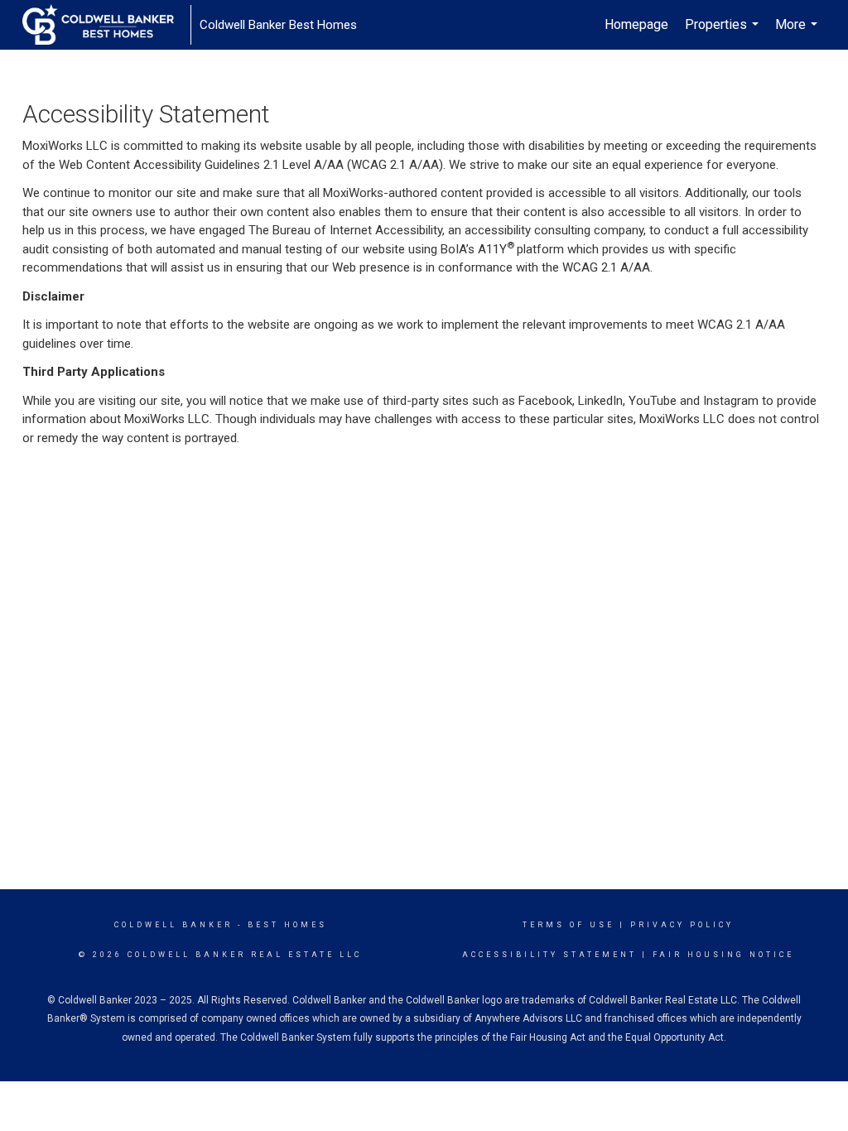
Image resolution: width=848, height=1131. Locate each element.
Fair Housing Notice (723, 955)
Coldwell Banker (173, 925)
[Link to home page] (106, 25)
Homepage (636, 24)
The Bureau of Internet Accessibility (345, 230)
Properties (724, 33)
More (798, 33)
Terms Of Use (568, 925)
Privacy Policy (682, 925)
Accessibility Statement (549, 955)
